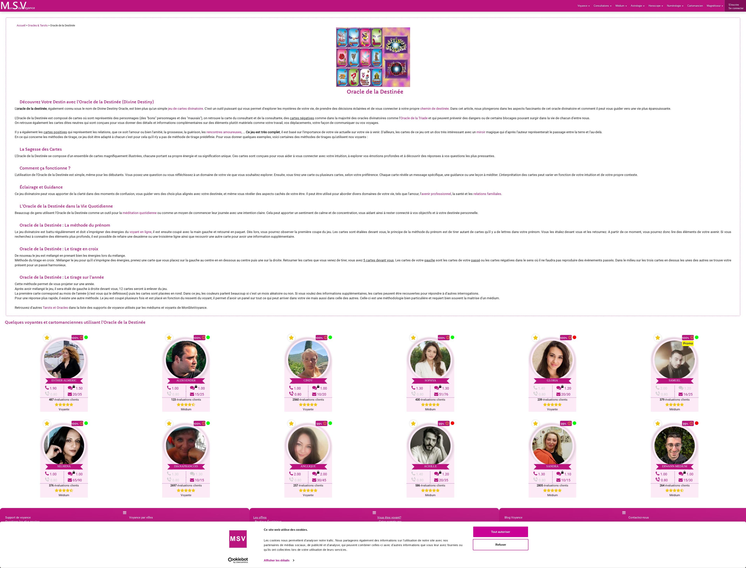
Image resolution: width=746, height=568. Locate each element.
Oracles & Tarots (38, 25)
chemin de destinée (434, 108)
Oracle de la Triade (414, 118)
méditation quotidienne (140, 213)
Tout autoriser (500, 531)
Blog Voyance (513, 517)
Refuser (500, 544)
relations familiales (487, 194)
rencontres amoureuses (224, 132)
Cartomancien (695, 5)
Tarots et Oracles (55, 308)
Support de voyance (18, 517)
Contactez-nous (638, 517)
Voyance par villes (141, 517)
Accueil (21, 25)
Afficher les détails (276, 560)
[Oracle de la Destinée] (18, 5)
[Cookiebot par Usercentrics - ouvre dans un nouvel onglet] (238, 560)
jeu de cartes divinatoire (185, 108)
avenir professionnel (436, 194)
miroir (481, 132)
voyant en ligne (141, 232)
